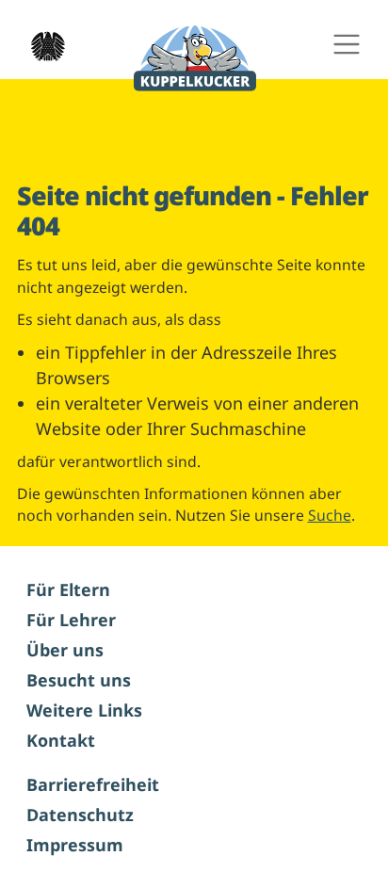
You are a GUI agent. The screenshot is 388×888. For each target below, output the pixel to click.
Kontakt (60, 740)
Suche (329, 515)
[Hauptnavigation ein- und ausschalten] (346, 44)
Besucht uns (78, 680)
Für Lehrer (71, 619)
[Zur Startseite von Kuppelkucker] (195, 59)
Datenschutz (80, 814)
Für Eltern (68, 589)
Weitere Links (84, 710)
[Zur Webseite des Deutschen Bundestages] (42, 44)
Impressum (74, 844)
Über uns (65, 649)
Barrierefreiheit (92, 784)
